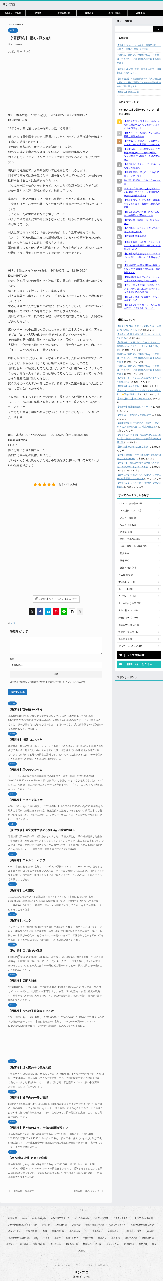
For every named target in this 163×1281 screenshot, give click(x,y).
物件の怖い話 (148, 1237)
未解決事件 (88, 1237)
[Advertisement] (35, 77)
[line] (64, 611)
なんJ (24, 1218)
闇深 (154, 1244)
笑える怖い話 (72, 1244)
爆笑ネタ (89, 13)
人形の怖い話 (61, 1224)
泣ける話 (115, 1237)
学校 (45, 1231)
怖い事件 (151, 1231)
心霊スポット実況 (133, 1231)
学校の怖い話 (58, 1231)
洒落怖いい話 (131, 1237)
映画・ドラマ (72, 1237)
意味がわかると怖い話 (19, 1237)
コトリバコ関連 (101, 1218)
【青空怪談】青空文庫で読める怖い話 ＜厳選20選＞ (41, 830)
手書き (46, 1237)
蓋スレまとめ (112, 1244)
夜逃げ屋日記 (32, 1231)
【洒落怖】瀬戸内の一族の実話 (28, 1097)
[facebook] (40, 611)
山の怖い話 (74, 1231)
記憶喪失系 (129, 1244)
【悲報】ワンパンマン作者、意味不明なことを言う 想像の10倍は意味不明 (139, 47)
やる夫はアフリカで (60, 1218)
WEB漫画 (140, 13)
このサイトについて (62, 1265)
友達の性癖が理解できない (143, 1224)
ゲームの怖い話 (81, 1218)
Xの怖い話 (12, 1218)
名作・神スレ (115, 13)
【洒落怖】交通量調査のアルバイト (134, 406)
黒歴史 (81, 1250)
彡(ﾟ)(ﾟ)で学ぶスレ (94, 1231)
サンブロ (8, 4)
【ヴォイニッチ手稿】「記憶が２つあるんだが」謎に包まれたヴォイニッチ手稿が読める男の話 (139, 438)
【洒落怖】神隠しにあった (25, 739)
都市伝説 (143, 1244)
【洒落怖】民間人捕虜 (22, 980)
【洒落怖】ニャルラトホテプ (26, 860)
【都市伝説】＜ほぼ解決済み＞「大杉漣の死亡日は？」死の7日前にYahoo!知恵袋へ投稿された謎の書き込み (139, 82)
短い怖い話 (55, 1244)
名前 (12, 659)
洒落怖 (38, 13)
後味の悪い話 (64, 13)
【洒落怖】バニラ (19, 920)
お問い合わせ (104, 1265)
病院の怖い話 (39, 1244)
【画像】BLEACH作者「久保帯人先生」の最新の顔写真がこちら (139, 70)
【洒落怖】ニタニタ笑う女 (25, 800)
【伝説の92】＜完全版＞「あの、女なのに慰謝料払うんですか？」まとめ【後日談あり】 (138, 346)
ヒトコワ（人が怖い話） (144, 1218)
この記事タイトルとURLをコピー (58, 598)
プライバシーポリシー (84, 1265)
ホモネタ (46, 1224)
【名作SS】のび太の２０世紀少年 (134, 414)
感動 (36, 1237)
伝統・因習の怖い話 (94, 1224)
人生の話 (76, 1224)
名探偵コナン (14, 1231)
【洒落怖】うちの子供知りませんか (31, 1010)
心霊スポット (114, 1231)
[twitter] (32, 611)
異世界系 (24, 1244)
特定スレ (11, 1244)
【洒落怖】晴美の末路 (128, 92)
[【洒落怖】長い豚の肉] (48, 611)
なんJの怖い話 (39, 1218)
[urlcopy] (80, 611)
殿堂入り (102, 1237)
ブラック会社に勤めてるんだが (22, 1224)
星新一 (57, 1237)
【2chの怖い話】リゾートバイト (133, 398)
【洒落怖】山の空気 (21, 890)
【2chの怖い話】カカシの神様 (28, 1158)
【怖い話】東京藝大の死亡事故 (132, 446)
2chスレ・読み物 (13, 13)
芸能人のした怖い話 (92, 1244)
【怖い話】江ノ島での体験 (25, 950)
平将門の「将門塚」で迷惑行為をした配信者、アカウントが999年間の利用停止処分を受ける (139, 59)
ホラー (14, 623)
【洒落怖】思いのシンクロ (25, 769)
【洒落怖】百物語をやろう (25, 709)
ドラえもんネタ (120, 1218)
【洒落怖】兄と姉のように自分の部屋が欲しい (38, 1127)
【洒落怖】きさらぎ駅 (128, 386)
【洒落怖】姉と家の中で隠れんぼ (29, 1067)
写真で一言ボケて (117, 1224)
